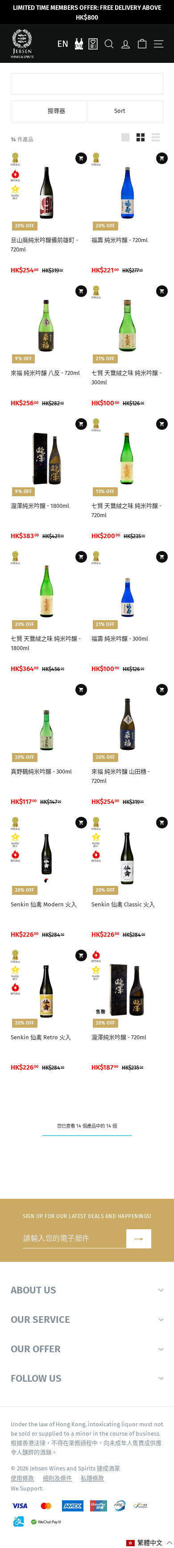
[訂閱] (138, 1238)
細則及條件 (57, 1478)
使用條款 (22, 1478)
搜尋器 (56, 110)
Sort (119, 110)
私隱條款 (92, 1478)
